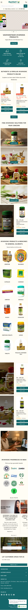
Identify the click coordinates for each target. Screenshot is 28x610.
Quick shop (6, 107)
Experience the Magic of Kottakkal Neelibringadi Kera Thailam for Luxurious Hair (10, 518)
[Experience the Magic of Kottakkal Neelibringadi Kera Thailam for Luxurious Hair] (10, 506)
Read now (9, 531)
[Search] (25, 6)
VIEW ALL (14, 116)
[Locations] (21, 62)
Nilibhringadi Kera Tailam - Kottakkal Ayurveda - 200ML (22, 102)
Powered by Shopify (14, 607)
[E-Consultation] (7, 62)
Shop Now (14, 43)
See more (13, 535)
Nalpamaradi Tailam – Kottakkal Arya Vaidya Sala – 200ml (21, 381)
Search (14, 604)
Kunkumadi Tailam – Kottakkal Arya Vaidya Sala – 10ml (6, 100)
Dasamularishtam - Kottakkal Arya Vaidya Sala (21, 414)
